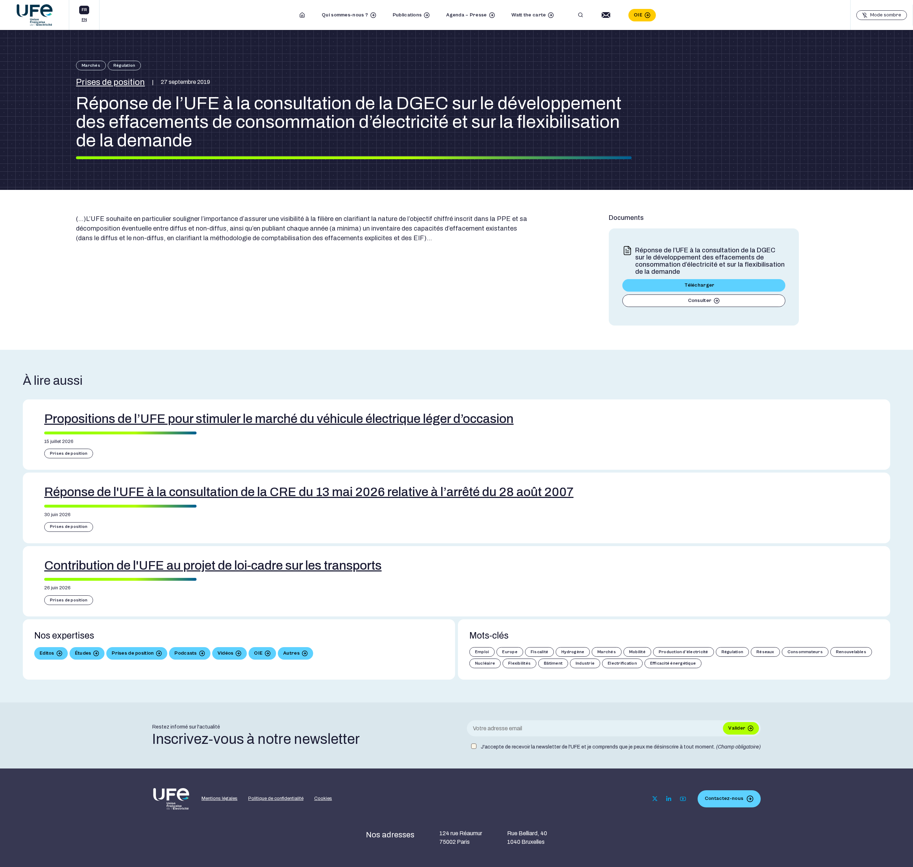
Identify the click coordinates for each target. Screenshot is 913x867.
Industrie (585, 663)
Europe (509, 652)
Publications (407, 15)
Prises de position (110, 82)
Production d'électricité (683, 652)
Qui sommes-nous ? (345, 15)
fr (84, 9)
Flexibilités (519, 663)
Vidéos (226, 653)
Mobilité (637, 652)
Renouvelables (851, 652)
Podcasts (185, 653)
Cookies (323, 798)
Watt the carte (528, 15)
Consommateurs (805, 652)
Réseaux (765, 652)
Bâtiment (553, 663)
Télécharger (699, 285)
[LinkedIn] (668, 799)
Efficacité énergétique (673, 663)
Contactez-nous (724, 798)
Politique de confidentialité (276, 798)
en (84, 19)
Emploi (482, 652)
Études (83, 653)
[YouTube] (683, 799)
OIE (638, 15)
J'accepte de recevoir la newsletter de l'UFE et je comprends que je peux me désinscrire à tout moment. (621, 747)
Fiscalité (539, 652)
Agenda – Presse (466, 15)
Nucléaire (485, 663)
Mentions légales (220, 798)
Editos (47, 653)
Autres (291, 653)
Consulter (700, 300)
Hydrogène (572, 652)
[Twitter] (655, 798)
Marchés (91, 65)
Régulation (124, 65)
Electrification (622, 663)
